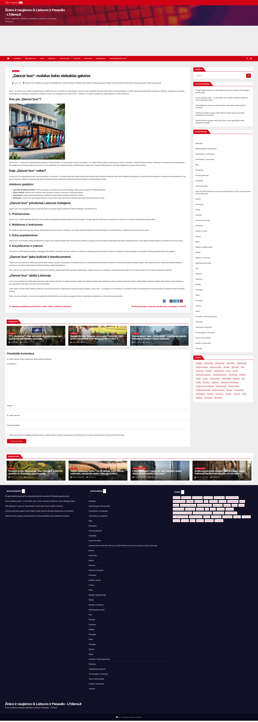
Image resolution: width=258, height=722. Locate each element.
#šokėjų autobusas (98, 83)
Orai (42, 58)
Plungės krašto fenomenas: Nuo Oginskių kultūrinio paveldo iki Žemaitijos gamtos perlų (36, 472)
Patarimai (198, 279)
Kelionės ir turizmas (202, 220)
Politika (198, 284)
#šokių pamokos (140, 83)
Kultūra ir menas (201, 231)
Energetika (199, 170)
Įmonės (198, 199)
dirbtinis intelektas (202, 367)
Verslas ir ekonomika (203, 343)
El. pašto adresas (13, 415)
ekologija (226, 367)
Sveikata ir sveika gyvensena (206, 316)
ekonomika (235, 367)
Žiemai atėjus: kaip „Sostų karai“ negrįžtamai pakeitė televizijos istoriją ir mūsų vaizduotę (159, 337)
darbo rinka (231, 363)
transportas (219, 394)
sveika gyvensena (218, 390)
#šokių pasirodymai (154, 83)
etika (242, 367)
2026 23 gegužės (202, 477)
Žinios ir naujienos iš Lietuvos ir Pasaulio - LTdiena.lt (43, 704)
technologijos (200, 394)
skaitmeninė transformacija (205, 386)
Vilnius (244, 394)
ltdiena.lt (25, 342)
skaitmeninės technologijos (230, 382)
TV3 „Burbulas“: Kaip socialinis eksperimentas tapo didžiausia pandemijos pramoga (35, 337)
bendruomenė (219, 363)
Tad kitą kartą (238, 390)
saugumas (215, 382)
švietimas (199, 398)
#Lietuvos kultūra (68, 83)
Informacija (30, 58)
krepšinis (242, 375)
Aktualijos (64, 58)
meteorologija (226, 378)
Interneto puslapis (13, 425)
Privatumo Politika (118, 58)
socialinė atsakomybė (203, 390)
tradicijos (210, 394)
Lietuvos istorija (215, 378)
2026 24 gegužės (16, 477)
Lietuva (77, 58)
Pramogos (16, 71)
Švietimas (199, 322)
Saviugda (198, 300)
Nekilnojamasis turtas (203, 263)
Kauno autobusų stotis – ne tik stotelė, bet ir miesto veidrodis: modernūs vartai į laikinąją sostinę (97, 472)
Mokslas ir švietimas (202, 258)
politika (198, 382)
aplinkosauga (208, 363)
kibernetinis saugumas (203, 375)
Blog (197, 165)
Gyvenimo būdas (201, 186)
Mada (197, 242)
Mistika (198, 252)
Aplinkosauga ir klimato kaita (206, 149)
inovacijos (208, 371)
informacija (199, 371)
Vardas (10, 405)
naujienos (236, 378)
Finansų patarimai (202, 175)
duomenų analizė (215, 367)
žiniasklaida (208, 398)
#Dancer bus (29, 83)
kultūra (198, 378)
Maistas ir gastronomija (203, 247)
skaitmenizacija (221, 386)
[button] (247, 58)
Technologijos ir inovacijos (205, 332)
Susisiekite (100, 58)
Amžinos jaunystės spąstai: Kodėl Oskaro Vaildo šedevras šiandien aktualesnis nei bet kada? (220, 472)
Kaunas (235, 371)
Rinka (197, 295)
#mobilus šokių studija (83, 83)
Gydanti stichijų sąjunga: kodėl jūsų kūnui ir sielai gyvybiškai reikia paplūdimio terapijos (37, 516)
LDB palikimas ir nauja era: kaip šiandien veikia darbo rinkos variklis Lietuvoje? (157, 472)
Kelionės (198, 215)
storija (197, 311)
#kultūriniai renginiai (42, 83)
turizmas (228, 394)
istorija (228, 371)
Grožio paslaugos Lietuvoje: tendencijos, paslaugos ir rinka (158, 306)
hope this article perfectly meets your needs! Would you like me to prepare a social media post (123, 545)
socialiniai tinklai (233, 386)
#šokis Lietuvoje (112, 83)
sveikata (229, 390)
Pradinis (17, 58)
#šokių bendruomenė (126, 83)
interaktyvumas (219, 371)
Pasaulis (198, 274)
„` (195, 138)
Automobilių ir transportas (204, 159)
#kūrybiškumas (56, 83)
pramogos (206, 382)
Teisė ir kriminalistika (203, 338)
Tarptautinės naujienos (203, 327)
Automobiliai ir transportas (205, 154)
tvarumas (237, 394)
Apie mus (88, 58)
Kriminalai (199, 226)
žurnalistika (218, 398)
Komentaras (12, 364)
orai (243, 378)
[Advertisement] (129, 41)
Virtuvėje (198, 348)
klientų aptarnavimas (220, 375)
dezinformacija (242, 363)
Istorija (197, 210)
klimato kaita (233, 375)
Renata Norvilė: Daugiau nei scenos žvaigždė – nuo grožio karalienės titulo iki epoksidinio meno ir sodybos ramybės (97, 339)
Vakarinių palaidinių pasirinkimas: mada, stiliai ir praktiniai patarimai (41, 306)
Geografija (199, 181)
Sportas (51, 58)
